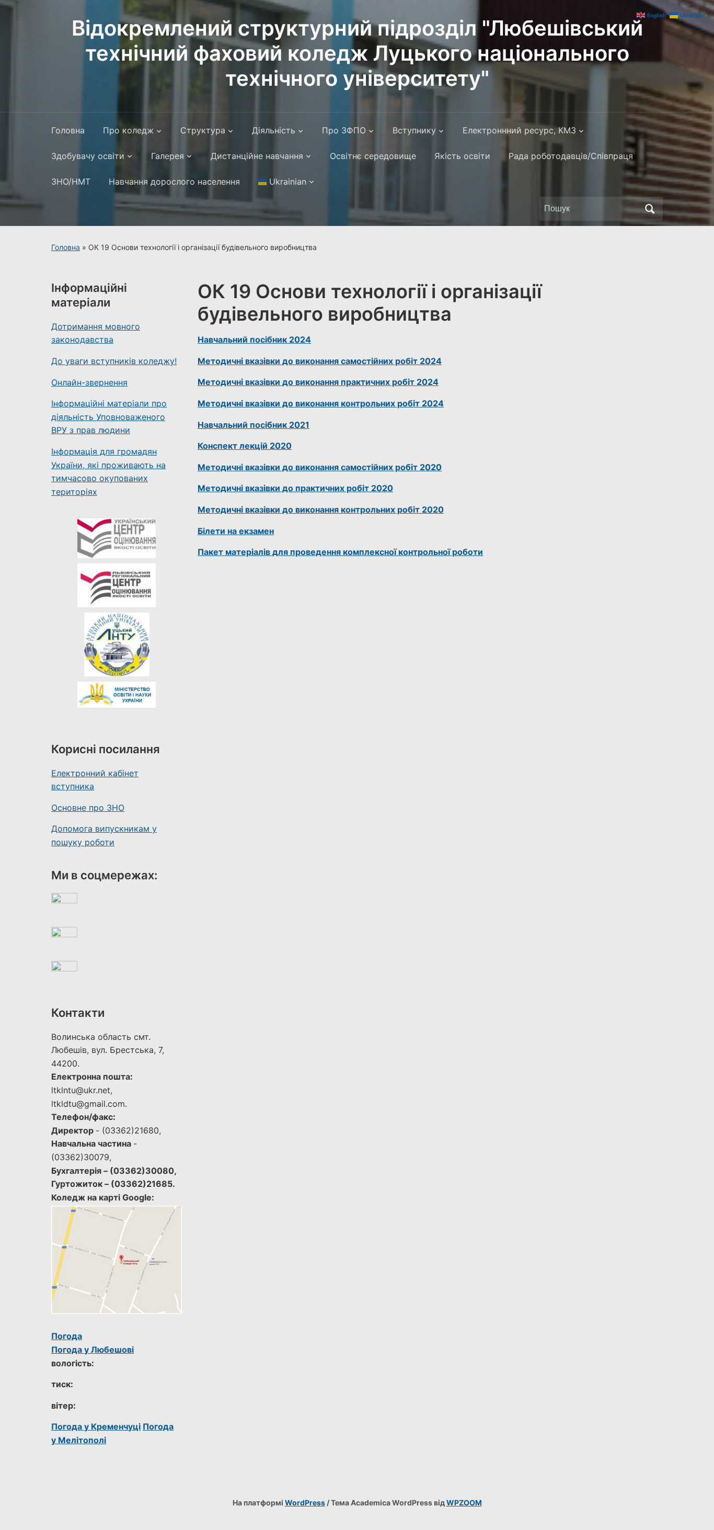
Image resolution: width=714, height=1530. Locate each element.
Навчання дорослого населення (174, 181)
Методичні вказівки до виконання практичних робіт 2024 (318, 382)
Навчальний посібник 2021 (253, 425)
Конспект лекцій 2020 (245, 445)
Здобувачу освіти (87, 156)
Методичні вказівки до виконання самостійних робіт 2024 (320, 361)
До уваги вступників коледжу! (114, 361)
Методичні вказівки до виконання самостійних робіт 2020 (320, 467)
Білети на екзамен (236, 531)
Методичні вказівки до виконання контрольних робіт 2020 (321, 509)
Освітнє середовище (373, 156)
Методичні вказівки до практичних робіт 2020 (295, 488)
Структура (202, 130)
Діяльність (273, 130)
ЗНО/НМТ (70, 181)
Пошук (650, 208)
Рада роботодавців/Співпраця (571, 156)
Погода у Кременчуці (96, 1426)
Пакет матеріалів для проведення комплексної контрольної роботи (340, 552)
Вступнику (414, 130)
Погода (66, 1336)
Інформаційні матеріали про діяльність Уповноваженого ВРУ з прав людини (109, 416)
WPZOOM (464, 1502)
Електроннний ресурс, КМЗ (519, 130)
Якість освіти (462, 156)
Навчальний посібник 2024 (254, 339)
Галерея (167, 156)
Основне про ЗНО (87, 807)
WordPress (305, 1502)
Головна (68, 130)
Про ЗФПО (344, 130)
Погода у (92, 1349)
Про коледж (128, 130)
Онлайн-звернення (89, 382)
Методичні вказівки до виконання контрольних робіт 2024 (321, 403)
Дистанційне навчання (257, 156)
